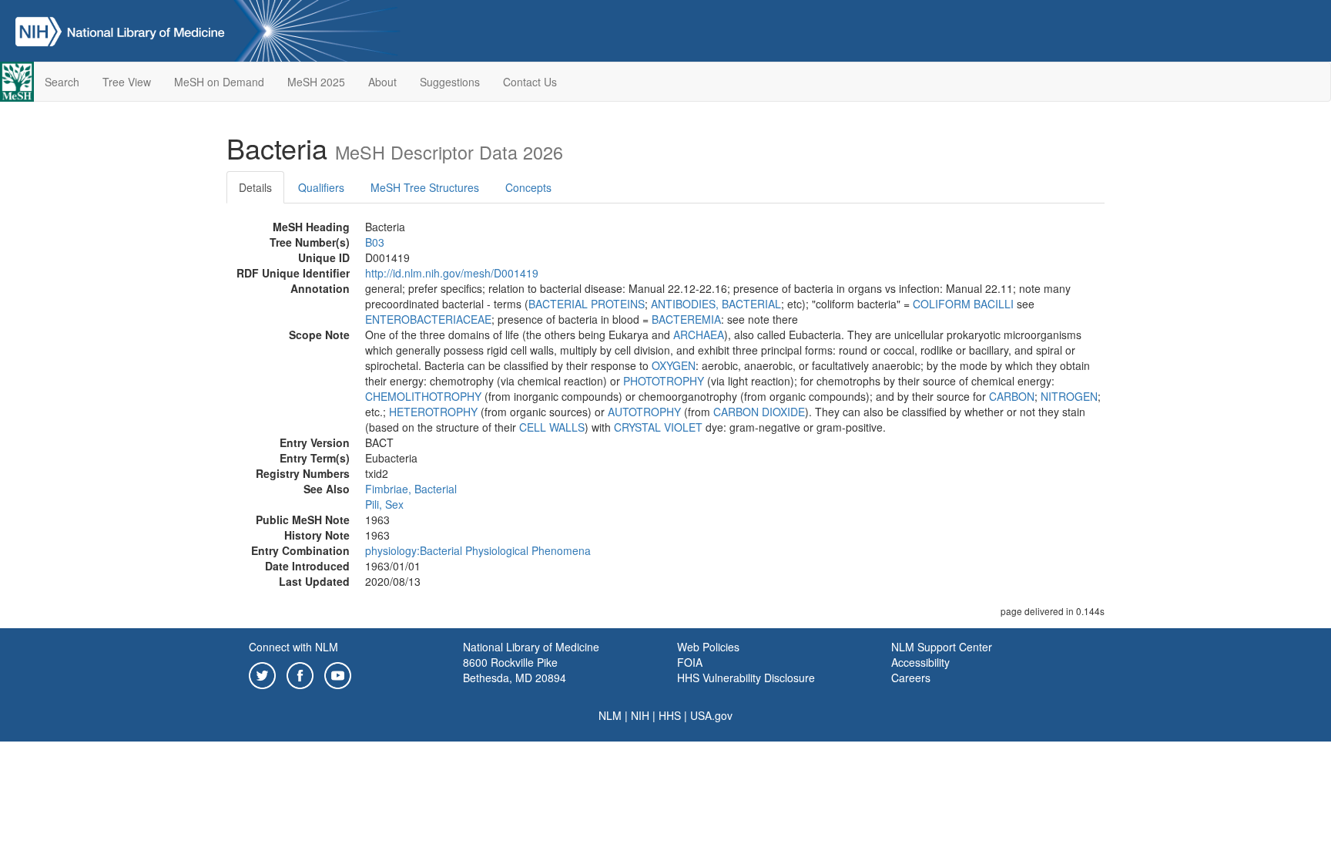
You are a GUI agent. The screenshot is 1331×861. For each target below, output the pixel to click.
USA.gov (711, 715)
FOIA (689, 662)
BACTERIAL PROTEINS (586, 303)
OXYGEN (674, 365)
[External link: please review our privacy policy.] (262, 673)
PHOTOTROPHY (663, 380)
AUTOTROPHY (644, 411)
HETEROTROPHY (433, 411)
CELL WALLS (552, 427)
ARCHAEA (698, 334)
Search (62, 81)
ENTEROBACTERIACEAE (428, 319)
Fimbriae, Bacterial (411, 488)
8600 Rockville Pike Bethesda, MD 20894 (514, 669)
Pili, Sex (384, 504)
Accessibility (920, 662)
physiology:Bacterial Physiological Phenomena (478, 550)
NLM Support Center (941, 646)
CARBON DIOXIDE (759, 411)
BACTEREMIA (686, 319)
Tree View (126, 81)
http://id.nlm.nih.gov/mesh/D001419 (451, 273)
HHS (670, 715)
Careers (910, 677)
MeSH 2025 (316, 81)
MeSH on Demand (219, 81)
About (382, 81)
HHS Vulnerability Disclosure (746, 677)
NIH (640, 715)
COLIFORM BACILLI (963, 303)
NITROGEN (1069, 396)
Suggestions (450, 81)
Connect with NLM (293, 646)
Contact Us (530, 81)
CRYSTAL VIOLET (658, 427)
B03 (374, 242)
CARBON (1011, 396)
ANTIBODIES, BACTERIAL (716, 303)
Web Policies (708, 646)
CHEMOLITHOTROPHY (423, 396)
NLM (610, 715)
